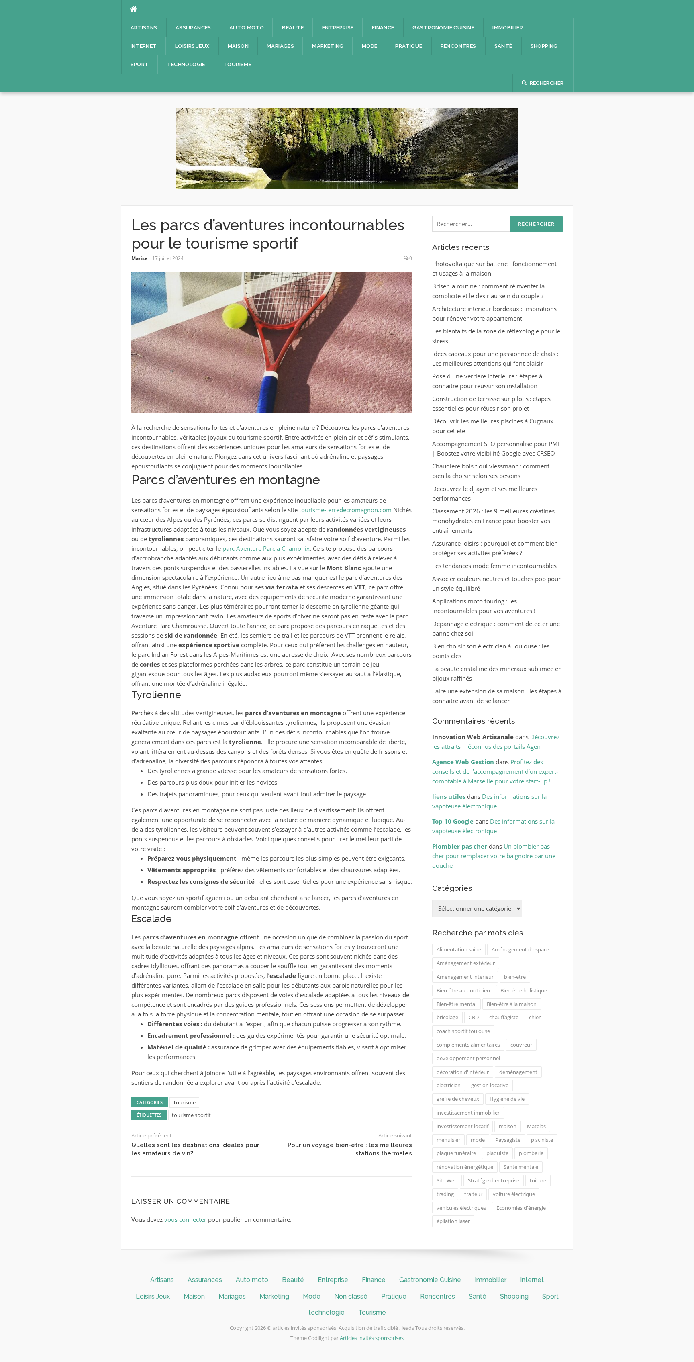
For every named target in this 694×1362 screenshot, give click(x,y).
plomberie (531, 1153)
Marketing (328, 46)
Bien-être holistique (523, 990)
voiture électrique (514, 1194)
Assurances (193, 28)
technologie (186, 64)
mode (478, 1139)
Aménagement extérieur (466, 963)
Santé (503, 46)
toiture (538, 1180)
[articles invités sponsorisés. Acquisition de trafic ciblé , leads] (347, 148)
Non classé (350, 1296)
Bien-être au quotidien (463, 990)
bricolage (447, 1017)
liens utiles (448, 796)
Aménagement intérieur (465, 976)
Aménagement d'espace (520, 949)
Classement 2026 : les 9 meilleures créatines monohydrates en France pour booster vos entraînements (493, 520)
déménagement (518, 1072)
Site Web (447, 1180)
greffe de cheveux (458, 1098)
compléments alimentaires (468, 1044)
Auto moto (246, 28)
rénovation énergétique (465, 1166)
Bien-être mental (456, 1004)
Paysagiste (507, 1139)
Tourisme (237, 64)
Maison (238, 46)
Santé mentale (521, 1166)
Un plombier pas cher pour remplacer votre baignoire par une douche (493, 855)
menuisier (448, 1139)
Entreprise (338, 28)
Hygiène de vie (507, 1098)
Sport (140, 64)
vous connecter (185, 1219)
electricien (449, 1085)
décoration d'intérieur (463, 1072)
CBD (474, 1017)
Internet (144, 46)
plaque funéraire (456, 1153)
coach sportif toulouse (463, 1031)
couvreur (521, 1044)
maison (507, 1126)
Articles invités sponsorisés (372, 1338)
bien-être (515, 976)
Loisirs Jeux (192, 46)
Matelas (536, 1126)
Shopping (544, 46)
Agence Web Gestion (463, 762)
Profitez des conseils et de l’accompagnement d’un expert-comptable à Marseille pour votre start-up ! (495, 771)
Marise (139, 258)
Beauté (293, 28)
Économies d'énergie (521, 1207)
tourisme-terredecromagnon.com (345, 510)
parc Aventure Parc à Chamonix (266, 548)
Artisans (144, 28)
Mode (370, 46)
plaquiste (497, 1153)
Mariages (280, 46)
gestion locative (489, 1085)
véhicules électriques (461, 1207)
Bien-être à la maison (512, 1004)
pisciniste (542, 1139)
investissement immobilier (468, 1112)
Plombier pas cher (459, 846)
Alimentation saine (459, 949)
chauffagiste (503, 1017)
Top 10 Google (453, 821)
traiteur (473, 1194)
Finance (383, 28)
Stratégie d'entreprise (493, 1180)
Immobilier (507, 28)
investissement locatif (462, 1126)
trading (445, 1194)
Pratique (408, 46)
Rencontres (458, 46)
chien (535, 1017)
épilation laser (453, 1221)
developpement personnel (468, 1058)
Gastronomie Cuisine (443, 28)
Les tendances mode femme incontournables (494, 566)
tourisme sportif (191, 1115)
